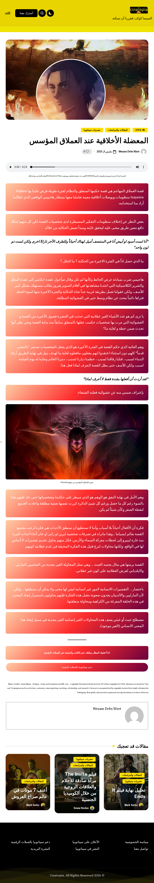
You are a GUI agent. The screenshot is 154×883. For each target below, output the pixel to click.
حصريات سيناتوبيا (92, 130)
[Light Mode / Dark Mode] (50, 13)
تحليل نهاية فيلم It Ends (128, 793)
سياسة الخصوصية (136, 842)
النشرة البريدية (40, 849)
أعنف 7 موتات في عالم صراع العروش (29, 793)
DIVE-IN (140, 130)
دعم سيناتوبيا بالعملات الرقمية (77, 667)
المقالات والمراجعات (118, 130)
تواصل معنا (141, 849)
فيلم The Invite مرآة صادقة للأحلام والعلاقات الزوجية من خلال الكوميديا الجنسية (79, 786)
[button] (26, 13)
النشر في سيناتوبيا (87, 849)
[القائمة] (8, 13)
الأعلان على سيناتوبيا (85, 842)
